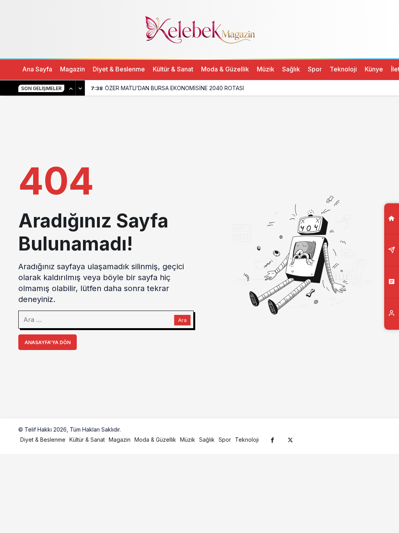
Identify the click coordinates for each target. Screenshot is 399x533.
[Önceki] (71, 88)
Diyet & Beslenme (119, 69)
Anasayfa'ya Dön (48, 342)
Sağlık (291, 69)
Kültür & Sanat (173, 69)
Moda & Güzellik (225, 69)
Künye (374, 69)
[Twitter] (290, 440)
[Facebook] (272, 440)
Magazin (72, 69)
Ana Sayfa (37, 69)
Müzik (265, 69)
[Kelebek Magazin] (199, 28)
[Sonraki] (80, 88)
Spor (315, 69)
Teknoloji (343, 69)
